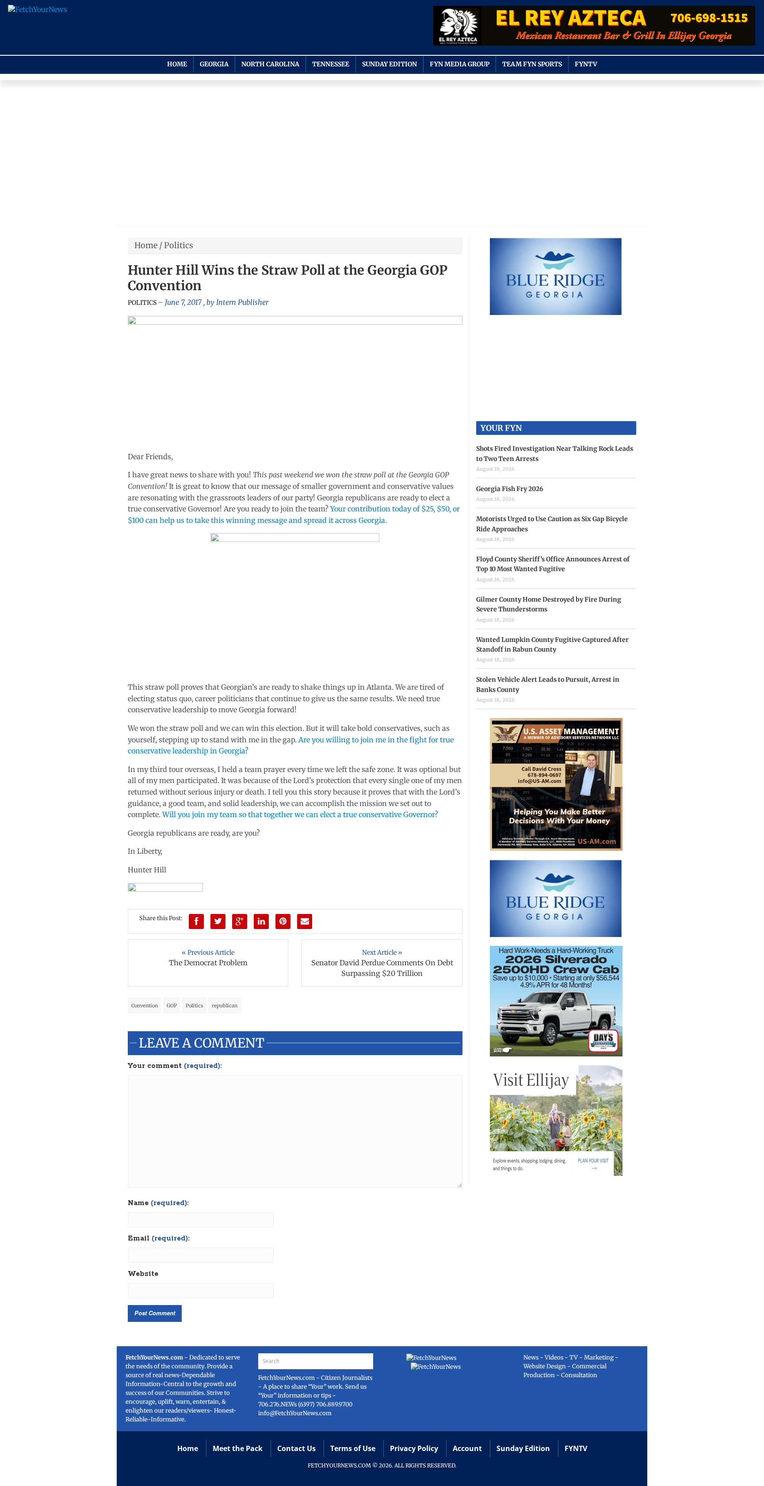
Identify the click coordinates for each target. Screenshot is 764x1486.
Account (467, 1448)
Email (159, 1238)
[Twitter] (217, 921)
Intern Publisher (242, 302)
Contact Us (296, 1448)
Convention (144, 1005)
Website (143, 1274)
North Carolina (270, 64)
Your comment (175, 1066)
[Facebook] (196, 921)
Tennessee (330, 64)
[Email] (304, 921)
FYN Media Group (459, 64)
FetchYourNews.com (287, 1378)
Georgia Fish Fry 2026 (509, 489)
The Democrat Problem (208, 962)
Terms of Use (352, 1448)
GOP (172, 1005)
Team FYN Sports (532, 64)
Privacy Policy (414, 1448)
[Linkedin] (261, 921)
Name (158, 1203)
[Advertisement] (382, 155)
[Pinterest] (282, 921)
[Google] (239, 921)
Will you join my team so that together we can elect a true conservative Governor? (300, 814)
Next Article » (382, 952)
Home (177, 64)
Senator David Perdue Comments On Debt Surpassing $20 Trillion (382, 968)
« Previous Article (208, 952)
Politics (178, 245)
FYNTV (586, 64)
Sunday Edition (389, 64)
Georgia (214, 64)
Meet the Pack (238, 1448)
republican (224, 1005)
